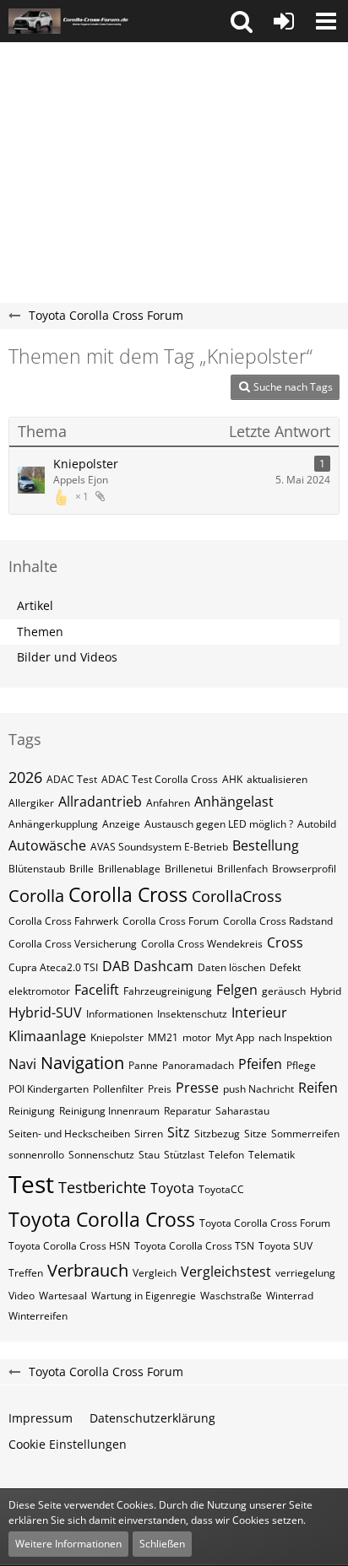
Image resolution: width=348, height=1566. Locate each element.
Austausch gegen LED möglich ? (218, 824)
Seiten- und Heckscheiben (69, 1133)
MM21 (163, 1037)
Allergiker (31, 803)
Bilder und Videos (67, 657)
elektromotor (39, 991)
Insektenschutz (192, 1014)
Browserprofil (304, 868)
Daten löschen (231, 967)
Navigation (82, 1062)
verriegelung (305, 1273)
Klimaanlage (47, 1036)
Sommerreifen (305, 1133)
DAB (115, 966)
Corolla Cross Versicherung (72, 944)
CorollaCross (237, 896)
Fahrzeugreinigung (167, 991)
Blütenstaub (36, 868)
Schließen (162, 1543)
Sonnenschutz (101, 1155)
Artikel (35, 605)
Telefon (226, 1155)
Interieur (259, 1012)
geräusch (284, 991)
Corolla (36, 895)
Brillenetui (189, 868)
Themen (40, 632)
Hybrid (325, 991)
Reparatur (187, 1111)
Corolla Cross (128, 894)
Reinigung (31, 1111)
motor (196, 1037)
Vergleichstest (226, 1271)
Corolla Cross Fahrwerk (63, 921)
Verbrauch (87, 1270)
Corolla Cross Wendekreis (202, 944)
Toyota (172, 1188)
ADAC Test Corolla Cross (159, 779)
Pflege (301, 1065)
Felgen (237, 989)
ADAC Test (71, 779)
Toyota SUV (285, 1246)
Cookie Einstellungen (67, 1444)
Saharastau (242, 1111)
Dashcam (163, 966)
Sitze (255, 1133)
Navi (22, 1064)
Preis (159, 1089)
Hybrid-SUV (45, 1012)
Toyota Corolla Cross (101, 1219)
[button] (241, 21)
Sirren (148, 1133)
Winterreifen (38, 1316)
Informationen (119, 1014)
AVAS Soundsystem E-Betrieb (159, 847)
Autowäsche (47, 845)
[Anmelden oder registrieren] (284, 21)
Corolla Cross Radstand (278, 921)
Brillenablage (129, 868)
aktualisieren (277, 779)
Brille (81, 868)
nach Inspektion (295, 1037)
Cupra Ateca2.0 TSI (53, 967)
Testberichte (102, 1187)
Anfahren (168, 803)
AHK (232, 779)
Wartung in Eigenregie (143, 1295)
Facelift (96, 989)
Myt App (234, 1037)
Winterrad (289, 1295)
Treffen (25, 1273)
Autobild (316, 824)
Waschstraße (231, 1295)
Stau (149, 1155)
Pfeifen (260, 1064)
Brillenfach (242, 868)
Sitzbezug (217, 1133)
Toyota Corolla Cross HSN (69, 1246)
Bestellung (265, 845)
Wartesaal (63, 1295)
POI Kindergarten (48, 1089)
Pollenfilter (118, 1089)
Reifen (318, 1087)
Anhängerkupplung (53, 824)
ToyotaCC (221, 1189)
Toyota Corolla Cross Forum (264, 1223)
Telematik (271, 1155)
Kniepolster (85, 464)
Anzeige (121, 824)
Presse (197, 1087)
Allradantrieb (100, 801)
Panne (143, 1065)
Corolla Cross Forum (170, 921)
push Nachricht (258, 1089)
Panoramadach (198, 1065)
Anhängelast (234, 801)
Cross (285, 942)
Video (21, 1295)
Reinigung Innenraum (109, 1111)
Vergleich (155, 1273)
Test (31, 1184)
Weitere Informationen (68, 1543)
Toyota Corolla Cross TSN (194, 1246)
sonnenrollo (36, 1155)
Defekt (285, 967)
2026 (25, 777)
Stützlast (184, 1155)
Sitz (178, 1132)
